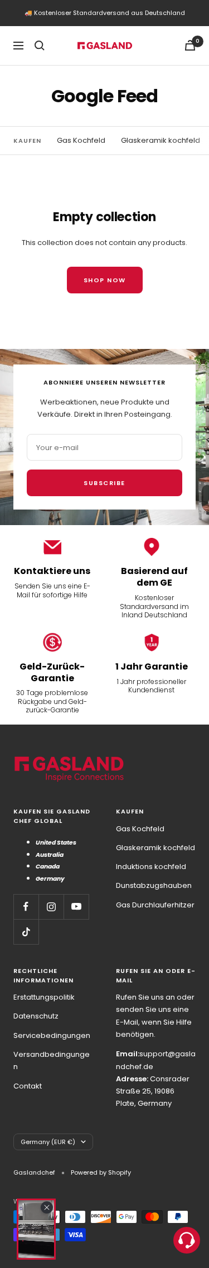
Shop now (105, 280)
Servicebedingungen (51, 1035)
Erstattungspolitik (44, 997)
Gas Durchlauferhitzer (155, 905)
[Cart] (190, 45)
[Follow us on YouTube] (76, 906)
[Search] (40, 46)
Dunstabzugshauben (154, 885)
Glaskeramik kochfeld (160, 140)
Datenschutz (36, 1016)
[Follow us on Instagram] (51, 906)
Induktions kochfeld (151, 866)
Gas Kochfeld (81, 140)
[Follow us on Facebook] (25, 906)
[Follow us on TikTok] (25, 931)
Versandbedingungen (51, 1060)
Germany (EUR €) (48, 1141)
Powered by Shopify (101, 1172)
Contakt (27, 1086)
